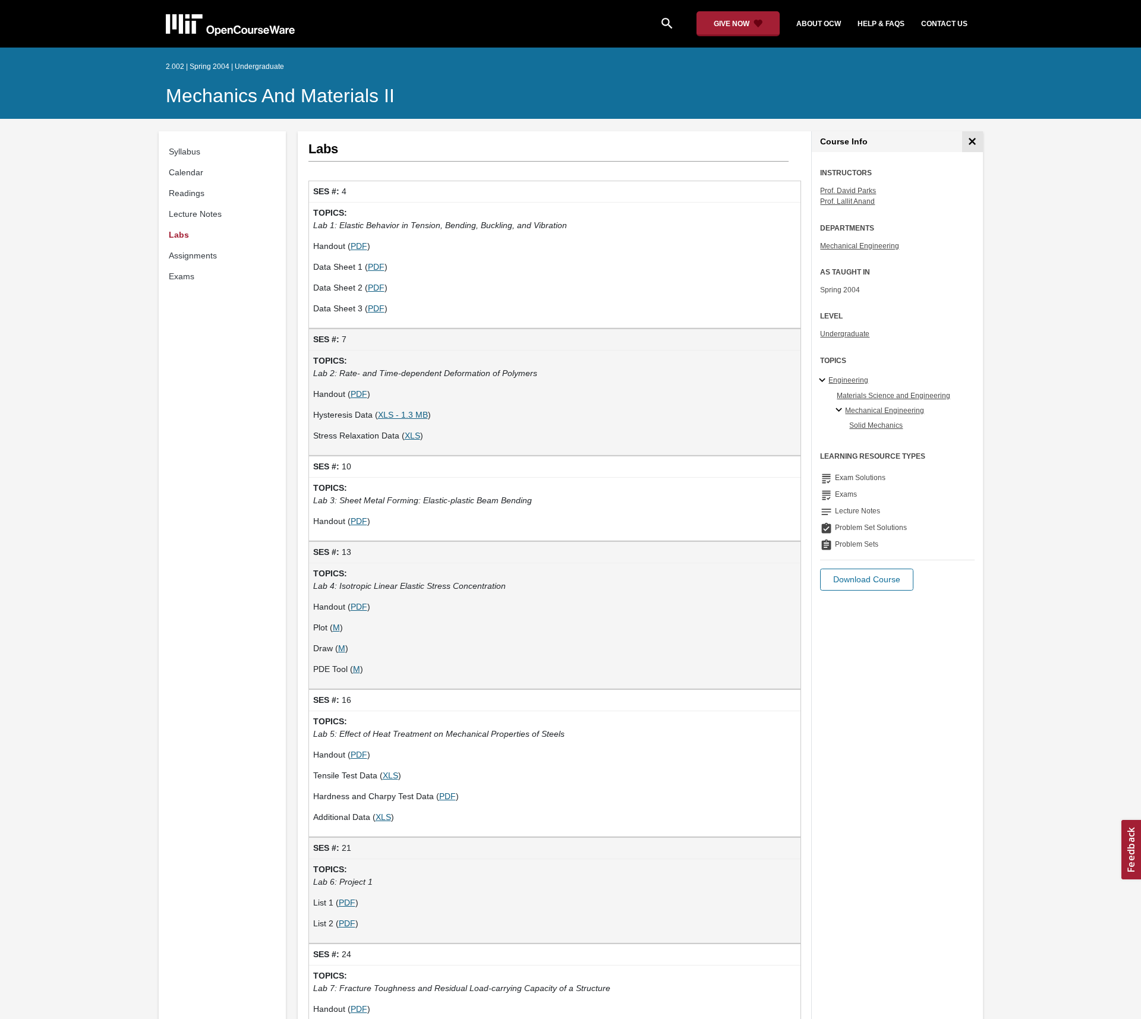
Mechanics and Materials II (280, 95)
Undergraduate (844, 334)
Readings (186, 193)
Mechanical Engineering (859, 246)
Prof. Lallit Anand (847, 201)
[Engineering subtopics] (824, 381)
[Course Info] (972, 141)
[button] (866, 580)
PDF (359, 246)
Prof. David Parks (848, 191)
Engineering (848, 380)
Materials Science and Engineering (893, 396)
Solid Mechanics (876, 425)
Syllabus (184, 151)
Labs (179, 234)
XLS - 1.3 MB (403, 414)
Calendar (186, 172)
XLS (412, 435)
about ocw (818, 24)
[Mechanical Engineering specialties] (841, 410)
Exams (181, 276)
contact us (944, 24)
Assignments (193, 255)
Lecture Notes (195, 214)
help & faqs (881, 24)
